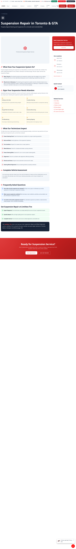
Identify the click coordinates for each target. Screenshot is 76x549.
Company (42, 6)
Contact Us (48, 6)
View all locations (57, 76)
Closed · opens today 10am (17, 1)
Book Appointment (70, 1)
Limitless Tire (8, 224)
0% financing (54, 1)
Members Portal (36, 6)
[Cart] (57, 6)
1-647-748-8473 (5, 1)
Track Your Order (62, 1)
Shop (8, 6)
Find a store (48, 1)
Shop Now (71, 6)
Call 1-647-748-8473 (44, 252)
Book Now (64, 47)
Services (22, 6)
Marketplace (14, 6)
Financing (54, 6)
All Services (4, 13)
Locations (29, 6)
